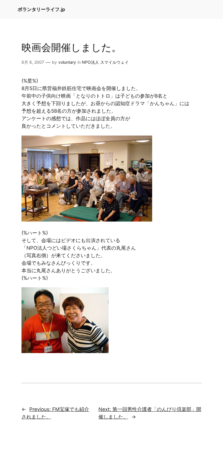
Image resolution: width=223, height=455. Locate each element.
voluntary (67, 62)
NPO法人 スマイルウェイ (105, 62)
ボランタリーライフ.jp (41, 9)
